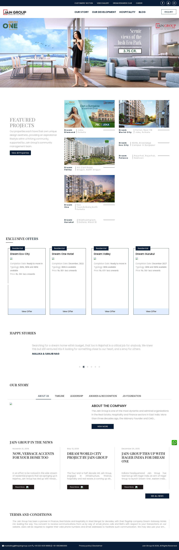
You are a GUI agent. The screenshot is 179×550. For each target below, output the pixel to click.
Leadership (76, 396)
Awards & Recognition (103, 396)
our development (104, 12)
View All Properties (20, 152)
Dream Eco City (124, 144)
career (139, 3)
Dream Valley (68, 168)
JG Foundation (132, 396)
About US (43, 396)
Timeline (59, 396)
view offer (26, 311)
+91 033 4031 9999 (42, 545)
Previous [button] (7, 284)
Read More (20, 487)
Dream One (68, 206)
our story (82, 12)
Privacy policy (85, 545)
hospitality (127, 12)
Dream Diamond (69, 131)
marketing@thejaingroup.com (18, 545)
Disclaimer (97, 545)
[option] (27, 284)
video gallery (103, 3)
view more (102, 426)
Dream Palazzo (123, 157)
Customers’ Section (84, 3)
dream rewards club (122, 3)
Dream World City (125, 131)
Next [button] (171, 284)
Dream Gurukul (69, 221)
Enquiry (169, 11)
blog (142, 12)
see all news (157, 496)
